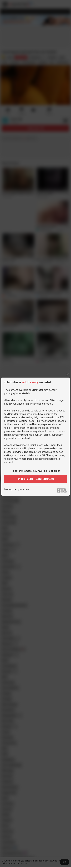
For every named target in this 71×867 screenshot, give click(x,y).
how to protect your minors (16, 489)
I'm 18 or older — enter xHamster (35, 479)
